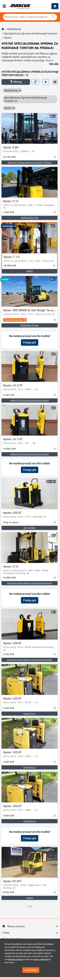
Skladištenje (14, 29)
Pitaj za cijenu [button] (11, 522)
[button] (16, 82)
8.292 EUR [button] (8, 892)
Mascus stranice (16, 926)
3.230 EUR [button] (8, 654)
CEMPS (29, 271)
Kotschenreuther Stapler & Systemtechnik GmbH (29, 583)
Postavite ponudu (13, 319)
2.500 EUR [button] (8, 212)
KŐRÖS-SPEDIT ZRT (29, 217)
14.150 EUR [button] (9, 157)
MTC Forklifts (30, 527)
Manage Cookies (15, 959)
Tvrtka (5, 933)
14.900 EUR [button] (9, 449)
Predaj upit (29, 342)
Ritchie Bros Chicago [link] (29, 325)
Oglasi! (54, 6)
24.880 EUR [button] (9, 578)
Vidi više (53, 63)
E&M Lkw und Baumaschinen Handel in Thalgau (29, 162)
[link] (30, 128)
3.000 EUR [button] (8, 762)
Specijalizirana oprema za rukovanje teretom (30, 33)
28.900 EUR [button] (10, 266)
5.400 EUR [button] (8, 708)
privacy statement (41, 959)
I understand (31, 970)
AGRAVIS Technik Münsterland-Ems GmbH (29, 400)
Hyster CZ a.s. (29, 713)
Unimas (29, 897)
